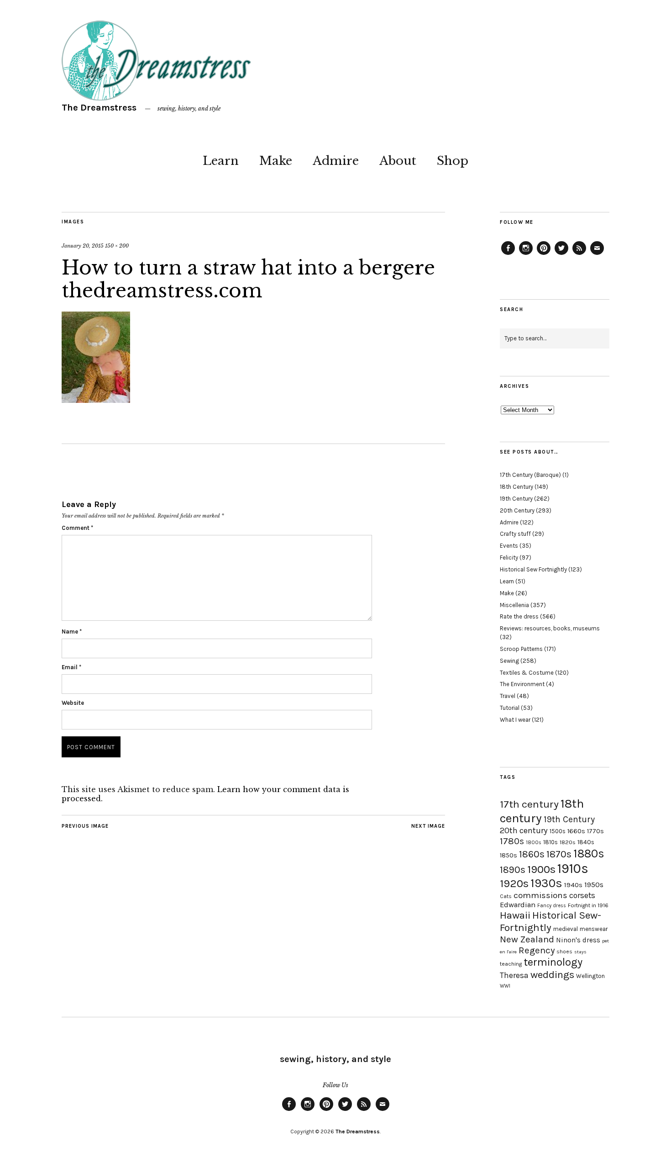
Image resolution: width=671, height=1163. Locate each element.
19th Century (516, 498)
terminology (553, 962)
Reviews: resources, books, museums (550, 628)
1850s (508, 855)
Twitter (561, 254)
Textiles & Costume (527, 672)
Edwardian (517, 904)
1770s (595, 831)
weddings (552, 974)
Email (71, 667)
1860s (532, 854)
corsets (582, 895)
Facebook (508, 254)
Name (72, 631)
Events (509, 545)
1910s (572, 868)
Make (275, 160)
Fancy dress (551, 906)
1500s (558, 831)
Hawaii (515, 915)
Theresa (514, 975)
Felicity (509, 557)
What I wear (515, 719)
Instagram (526, 254)
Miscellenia (514, 605)
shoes (564, 951)
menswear (594, 928)
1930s (546, 883)
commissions (540, 895)
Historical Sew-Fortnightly (550, 921)
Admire (336, 160)
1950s (593, 884)
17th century (529, 804)
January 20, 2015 (83, 246)
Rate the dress (519, 616)
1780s (512, 840)
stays (580, 952)
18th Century (516, 486)
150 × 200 (117, 246)
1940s (573, 885)
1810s (550, 842)
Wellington (590, 976)
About (397, 160)
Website (73, 702)
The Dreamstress (99, 107)
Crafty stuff (515, 533)
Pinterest (543, 254)
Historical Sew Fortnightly (533, 569)
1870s (558, 854)
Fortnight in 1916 (588, 905)
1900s (541, 869)
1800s (533, 843)
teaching (511, 964)
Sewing (509, 660)
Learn (221, 160)
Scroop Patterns (521, 648)
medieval (565, 928)
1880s (588, 853)
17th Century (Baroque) (530, 474)
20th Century (517, 510)
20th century (524, 830)
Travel (507, 696)
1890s (512, 869)
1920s (514, 883)
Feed (579, 254)
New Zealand (527, 939)
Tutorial (509, 707)
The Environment (522, 684)
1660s (576, 831)
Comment (77, 527)
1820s (568, 842)
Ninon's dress (578, 940)
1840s (585, 842)
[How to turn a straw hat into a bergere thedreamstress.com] (96, 400)
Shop (452, 160)
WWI (505, 986)
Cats (506, 896)
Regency (537, 950)
